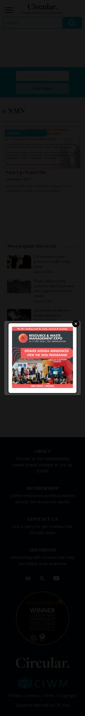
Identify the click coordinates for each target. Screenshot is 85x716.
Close (75, 323)
